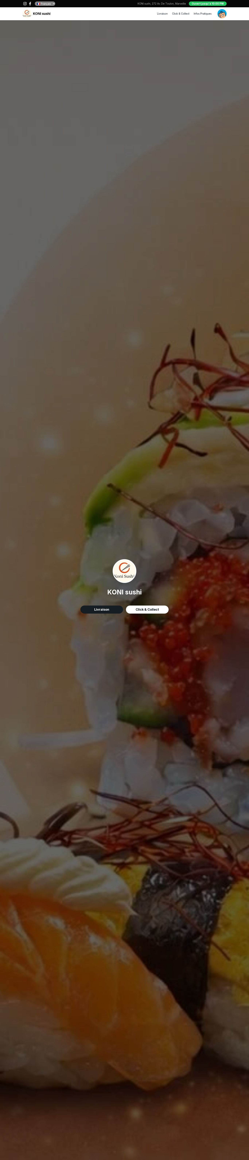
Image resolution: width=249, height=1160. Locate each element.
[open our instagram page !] (25, 3)
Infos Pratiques (203, 13)
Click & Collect (180, 13)
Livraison (162, 13)
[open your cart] (222, 13)
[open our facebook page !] (30, 3)
